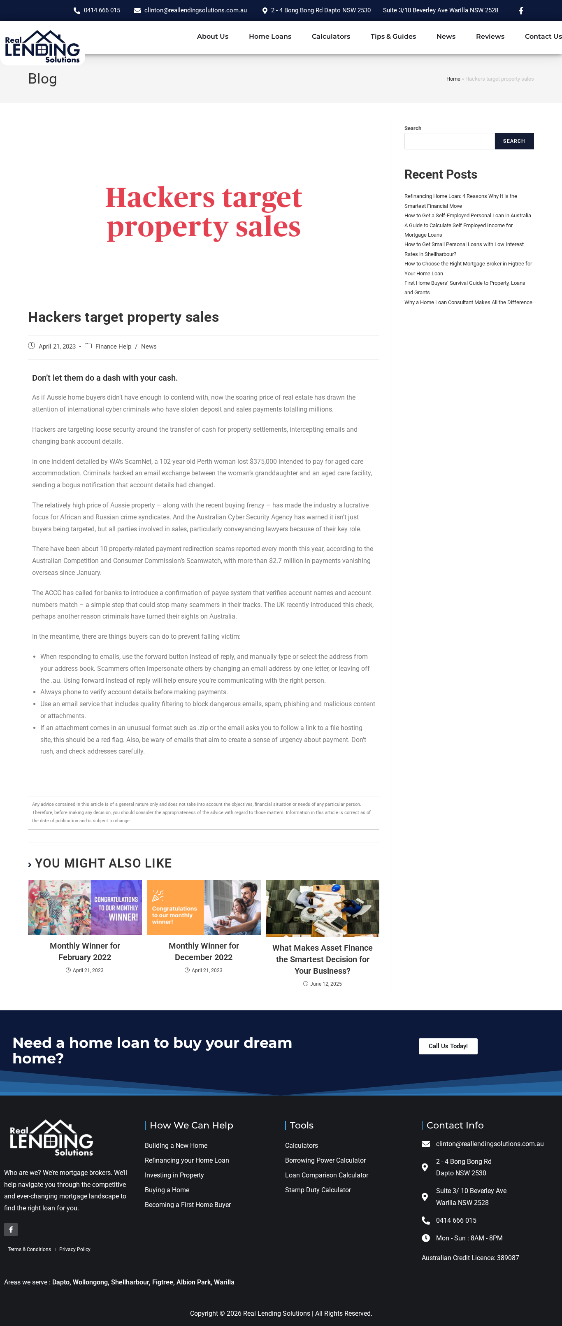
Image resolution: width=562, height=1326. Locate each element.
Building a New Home (176, 1145)
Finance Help (113, 346)
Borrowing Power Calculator (325, 1160)
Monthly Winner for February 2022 (85, 951)
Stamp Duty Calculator (319, 1190)
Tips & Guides (393, 36)
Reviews (490, 36)
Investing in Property (174, 1175)
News (446, 36)
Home (453, 79)
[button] (448, 1046)
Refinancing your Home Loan (187, 1160)
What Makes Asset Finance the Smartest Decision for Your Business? (322, 959)
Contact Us (543, 36)
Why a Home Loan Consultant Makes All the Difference (468, 302)
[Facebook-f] (11, 1229)
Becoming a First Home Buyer (188, 1205)
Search (412, 128)
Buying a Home (167, 1190)
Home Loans (270, 36)
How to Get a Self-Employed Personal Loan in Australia (468, 215)
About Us (212, 36)
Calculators (331, 36)
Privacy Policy (75, 1249)
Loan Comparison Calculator (326, 1175)
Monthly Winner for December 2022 (204, 951)
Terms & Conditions (29, 1249)
